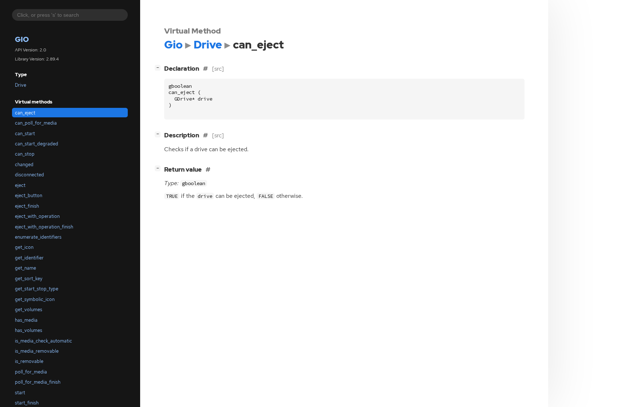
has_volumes (28, 330)
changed (24, 164)
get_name (25, 268)
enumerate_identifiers (38, 237)
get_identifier (29, 258)
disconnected (29, 175)
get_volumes (28, 309)
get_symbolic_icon (35, 299)
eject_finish (27, 206)
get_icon (24, 247)
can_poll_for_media (36, 123)
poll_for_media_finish (37, 382)
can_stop (25, 154)
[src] (218, 69)
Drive (20, 85)
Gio (22, 39)
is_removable (29, 361)
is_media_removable (37, 351)
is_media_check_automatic (43, 341)
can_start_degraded (36, 144)
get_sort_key (28, 278)
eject (20, 185)
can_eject (25, 113)
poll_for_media (31, 372)
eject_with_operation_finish (44, 227)
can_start (25, 133)
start (20, 393)
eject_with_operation (37, 216)
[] (159, 67)
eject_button (28, 195)
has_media (26, 320)
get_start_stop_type (36, 289)
